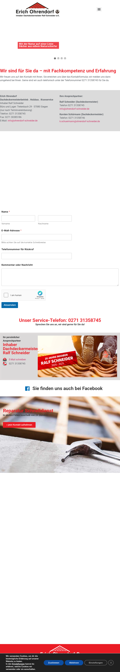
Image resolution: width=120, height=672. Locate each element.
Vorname (5, 223)
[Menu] (99, 9)
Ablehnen (74, 663)
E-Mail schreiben (17, 359)
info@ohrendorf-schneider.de (22, 120)
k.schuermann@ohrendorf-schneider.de (80, 121)
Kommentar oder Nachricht (17, 265)
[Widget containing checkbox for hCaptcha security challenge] (23, 295)
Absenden (10, 305)
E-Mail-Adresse (11, 230)
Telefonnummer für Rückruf (17, 249)
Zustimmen (53, 663)
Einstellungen (18, 664)
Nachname (43, 223)
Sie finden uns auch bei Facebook (67, 388)
